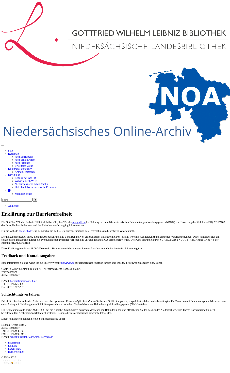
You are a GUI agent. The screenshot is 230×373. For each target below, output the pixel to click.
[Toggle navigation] (2, 145)
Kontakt (12, 345)
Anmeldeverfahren (25, 171)
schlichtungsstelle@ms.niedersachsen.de (31, 336)
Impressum (14, 342)
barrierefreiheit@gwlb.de (23, 281)
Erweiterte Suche (24, 165)
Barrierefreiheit (16, 351)
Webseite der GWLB (26, 181)
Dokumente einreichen (20, 168)
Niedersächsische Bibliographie (31, 184)
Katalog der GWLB (25, 177)
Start (10, 150)
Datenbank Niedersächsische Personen (35, 187)
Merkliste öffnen (23, 193)
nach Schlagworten (25, 159)
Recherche (13, 153)
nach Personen (22, 162)
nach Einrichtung (24, 156)
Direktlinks (14, 174)
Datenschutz (14, 348)
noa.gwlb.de (79, 222)
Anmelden (13, 205)
